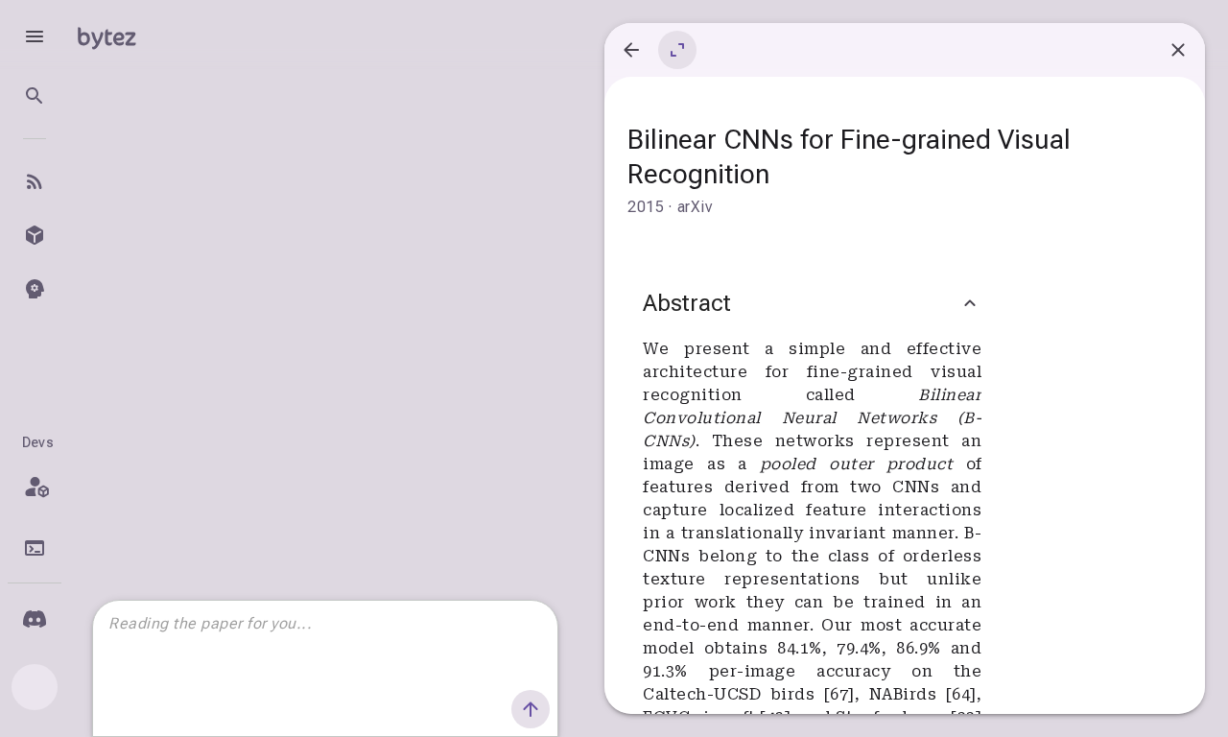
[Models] (34, 235)
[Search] (34, 96)
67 (839, 694)
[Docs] (34, 548)
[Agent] (34, 289)
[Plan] (34, 486)
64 (961, 694)
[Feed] (34, 181)
